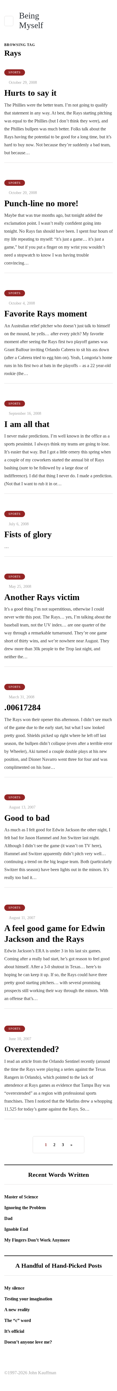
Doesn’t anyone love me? (28, 1342)
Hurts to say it (30, 92)
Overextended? (31, 1049)
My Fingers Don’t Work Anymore (37, 1240)
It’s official (14, 1331)
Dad (8, 1218)
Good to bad (27, 817)
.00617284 (22, 707)
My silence (14, 1288)
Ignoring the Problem (25, 1207)
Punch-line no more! (41, 203)
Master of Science (21, 1196)
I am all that (26, 424)
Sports (15, 72)
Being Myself (31, 20)
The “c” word (17, 1320)
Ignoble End (16, 1229)
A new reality (17, 1309)
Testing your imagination (28, 1298)
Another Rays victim (42, 597)
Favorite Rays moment (45, 313)
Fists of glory (28, 534)
